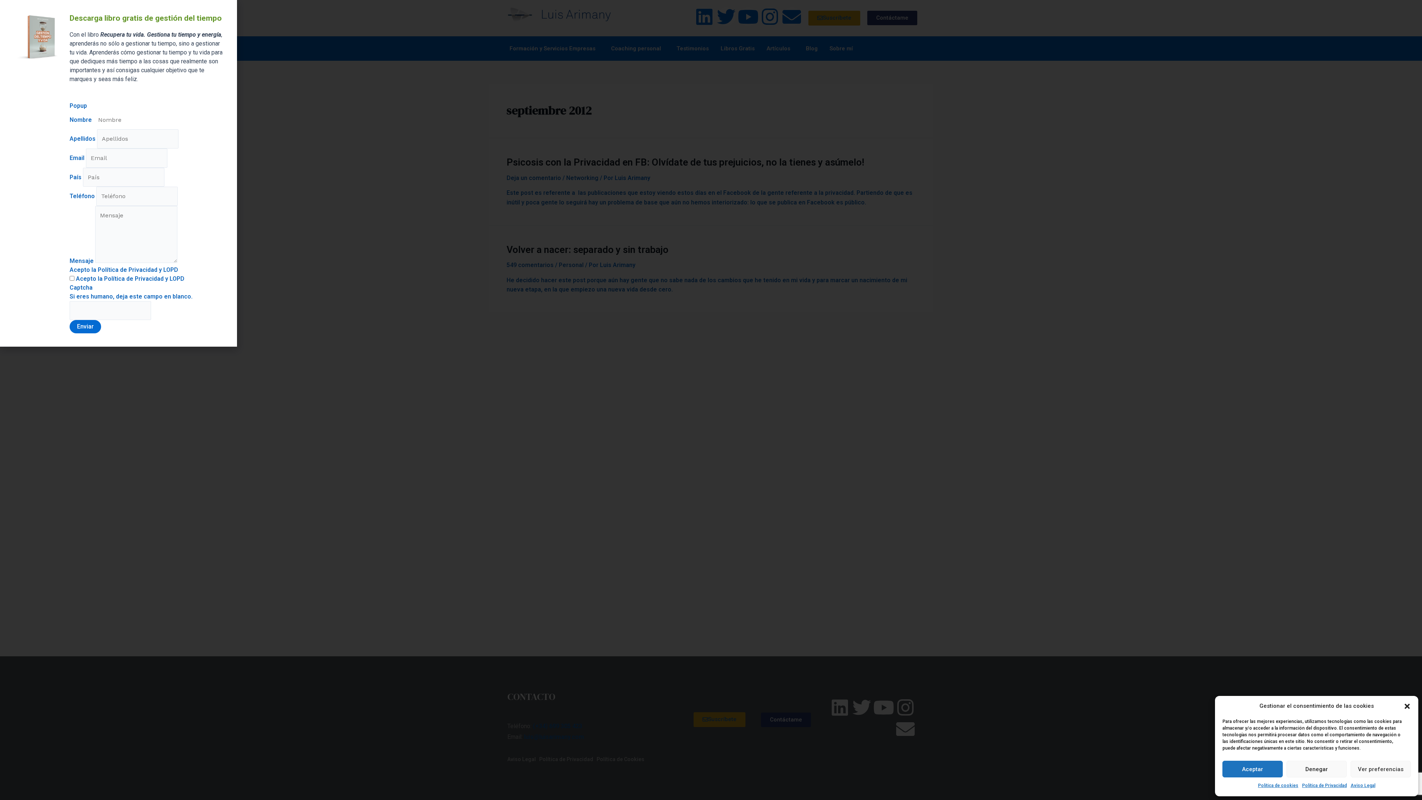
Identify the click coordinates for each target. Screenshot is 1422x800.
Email (78, 157)
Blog (812, 48)
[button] (1407, 706)
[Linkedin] (704, 16)
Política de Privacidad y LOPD (144, 278)
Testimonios (693, 48)
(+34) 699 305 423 (557, 726)
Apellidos (83, 138)
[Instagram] (770, 16)
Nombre (81, 119)
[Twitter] (726, 16)
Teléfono (83, 196)
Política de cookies (1278, 785)
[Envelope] (791, 16)
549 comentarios (530, 265)
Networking (582, 177)
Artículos (778, 48)
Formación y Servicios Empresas (552, 48)
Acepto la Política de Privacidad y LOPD (124, 269)
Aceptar (1252, 769)
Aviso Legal (1363, 785)
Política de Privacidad (1324, 785)
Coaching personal (636, 48)
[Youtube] (748, 16)
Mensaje (82, 260)
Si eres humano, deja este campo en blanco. (131, 296)
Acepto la (129, 278)
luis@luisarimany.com (554, 736)
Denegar (1316, 769)
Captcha (81, 287)
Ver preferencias (1380, 769)
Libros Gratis (738, 48)
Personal (571, 265)
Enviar (85, 326)
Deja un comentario (534, 177)
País (76, 177)
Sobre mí (841, 48)
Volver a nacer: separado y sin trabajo (587, 249)
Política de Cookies (620, 759)
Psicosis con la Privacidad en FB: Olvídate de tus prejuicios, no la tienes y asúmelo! (685, 162)
